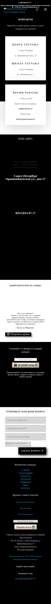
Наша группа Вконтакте (25, 502)
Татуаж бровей (26, 473)
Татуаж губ (25, 476)
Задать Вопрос (31, 451)
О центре (25, 470)
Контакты (25, 488)
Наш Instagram (25, 508)
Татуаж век (25, 479)
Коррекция (26, 482)
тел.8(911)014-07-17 (25, 578)
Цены (25, 485)
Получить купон (20, 334)
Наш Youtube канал (25, 514)
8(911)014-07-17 (25, 2)
